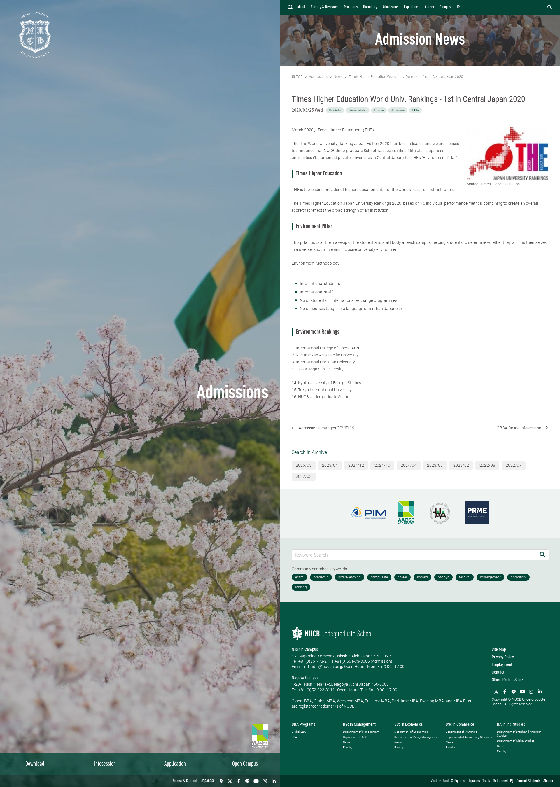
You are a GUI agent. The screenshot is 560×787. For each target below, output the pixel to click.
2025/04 (330, 465)
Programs (351, 7)
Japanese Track (479, 781)
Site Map (499, 649)
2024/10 (382, 465)
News (338, 77)
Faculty (347, 747)
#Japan (379, 110)
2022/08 (487, 465)
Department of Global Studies (515, 740)
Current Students (528, 781)
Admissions (390, 7)
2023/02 (461, 465)
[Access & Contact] (221, 781)
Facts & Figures (454, 781)
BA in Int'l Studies (511, 724)
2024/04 (408, 465)
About (301, 7)
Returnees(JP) (503, 781)
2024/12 (356, 465)
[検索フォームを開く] (549, 7)
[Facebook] (238, 781)
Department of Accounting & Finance (469, 737)
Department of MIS (355, 737)
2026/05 (304, 465)
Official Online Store (507, 679)
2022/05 (304, 476)
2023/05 (435, 465)
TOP (298, 77)
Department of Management (361, 731)
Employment (502, 664)
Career (429, 7)
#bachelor (335, 110)
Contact (498, 672)
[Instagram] (264, 781)
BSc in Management (359, 724)
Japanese (208, 781)
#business (398, 110)
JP (458, 7)
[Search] (542, 555)
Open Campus (245, 764)
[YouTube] (256, 781)
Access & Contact (185, 781)
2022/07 (514, 465)
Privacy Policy (503, 657)
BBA (294, 737)
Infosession (105, 764)
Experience (411, 7)
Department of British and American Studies (519, 733)
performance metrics (463, 203)
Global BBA (299, 731)
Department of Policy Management (416, 737)
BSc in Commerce (460, 724)
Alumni (548, 781)
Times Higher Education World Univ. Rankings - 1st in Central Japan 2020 (406, 77)
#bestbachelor (358, 110)
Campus (445, 7)
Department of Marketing (461, 731)
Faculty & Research (324, 7)
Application (175, 764)
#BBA (415, 110)
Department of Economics (411, 731)
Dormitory (370, 7)
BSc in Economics (408, 724)
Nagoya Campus (305, 677)
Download (34, 764)
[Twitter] (229, 781)
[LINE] (247, 781)
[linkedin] (273, 781)
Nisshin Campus (305, 649)
